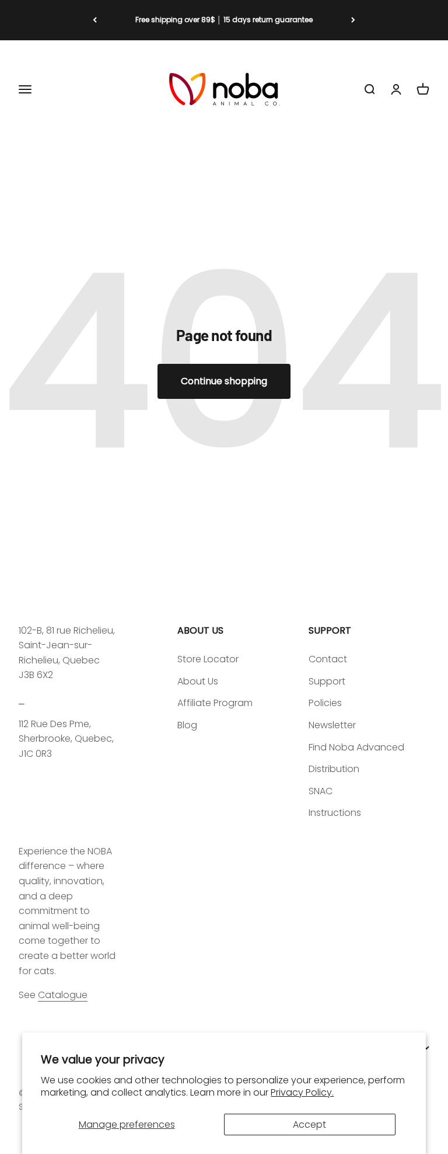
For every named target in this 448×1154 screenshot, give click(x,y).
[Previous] (95, 20)
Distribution (334, 769)
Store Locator (208, 659)
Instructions (335, 812)
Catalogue (63, 995)
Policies (325, 703)
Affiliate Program (215, 703)
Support (327, 681)
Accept (309, 1124)
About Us (197, 681)
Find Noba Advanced (356, 747)
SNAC (320, 791)
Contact (328, 659)
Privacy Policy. (302, 1092)
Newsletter (332, 725)
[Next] (353, 20)
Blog (187, 725)
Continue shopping (224, 381)
